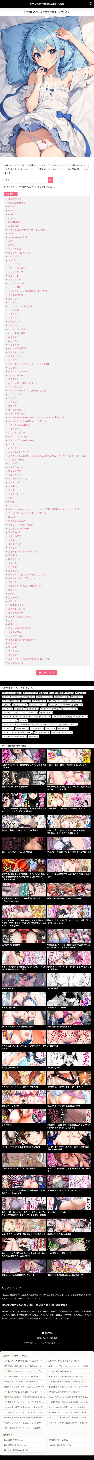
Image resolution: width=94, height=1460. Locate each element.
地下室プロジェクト (17, 521)
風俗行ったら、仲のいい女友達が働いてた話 (29, 659)
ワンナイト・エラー (17, 494)
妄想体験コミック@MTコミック (23, 551)
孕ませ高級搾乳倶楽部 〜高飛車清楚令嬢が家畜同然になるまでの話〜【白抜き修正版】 (25, 1418)
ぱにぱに (12, 337)
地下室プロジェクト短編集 (20, 525)
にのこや (12, 325)
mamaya (12, 218)
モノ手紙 (12, 486)
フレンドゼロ (14, 471)
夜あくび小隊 (14, 544)
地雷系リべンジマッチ (18, 528)
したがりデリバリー (17, 283)
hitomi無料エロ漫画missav (15, 1445)
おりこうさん (14, 264)
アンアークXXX (15, 394)
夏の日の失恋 (14, 532)
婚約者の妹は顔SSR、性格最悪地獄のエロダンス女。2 (25, 1366)
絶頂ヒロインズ (15, 624)
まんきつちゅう (15, 356)
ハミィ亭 (12, 448)
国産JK (11, 517)
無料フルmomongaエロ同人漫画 (47, 3)
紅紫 (10, 620)
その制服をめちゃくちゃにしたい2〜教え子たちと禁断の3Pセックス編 (25, 1371)
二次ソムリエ (14, 505)
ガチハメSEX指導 (16, 413)
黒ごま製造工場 (15, 663)
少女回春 (12, 563)
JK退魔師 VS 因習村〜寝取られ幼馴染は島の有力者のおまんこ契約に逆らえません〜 (69, 1382)
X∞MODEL (13, 226)
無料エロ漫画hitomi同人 (58, 1440)
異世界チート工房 (16, 609)
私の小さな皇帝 (15, 613)
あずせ (11, 233)
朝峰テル (12, 590)
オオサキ (12, 406)
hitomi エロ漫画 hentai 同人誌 (16, 1450)
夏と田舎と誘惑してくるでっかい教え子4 (21, 1376)
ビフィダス (13, 463)
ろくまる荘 (13, 379)
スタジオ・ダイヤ (16, 433)
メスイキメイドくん (17, 479)
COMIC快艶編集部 (17, 203)
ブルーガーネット (16, 475)
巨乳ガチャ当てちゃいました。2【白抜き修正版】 (25, 1423)
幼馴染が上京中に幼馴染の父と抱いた (64, 1361)
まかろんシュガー (16, 352)
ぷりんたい (13, 341)
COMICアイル (14, 199)
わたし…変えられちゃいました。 (24, 383)
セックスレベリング (17, 436)
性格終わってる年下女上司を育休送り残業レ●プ (24, 1387)
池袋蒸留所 (13, 597)
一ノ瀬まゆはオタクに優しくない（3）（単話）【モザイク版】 (25, 1412)
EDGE (11, 206)
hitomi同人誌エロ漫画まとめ (60, 1445)
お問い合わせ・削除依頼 (47, 1338)
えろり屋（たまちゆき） (19, 252)
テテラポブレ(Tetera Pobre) (21, 440)
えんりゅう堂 (14, 256)
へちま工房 (13, 344)
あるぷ (11, 245)
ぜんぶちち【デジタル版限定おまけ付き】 (28, 291)
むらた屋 (12, 360)
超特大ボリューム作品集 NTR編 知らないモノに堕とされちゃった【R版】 (69, 1418)
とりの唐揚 (13, 310)
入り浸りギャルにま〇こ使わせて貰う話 (27, 513)
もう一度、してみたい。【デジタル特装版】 (29, 364)
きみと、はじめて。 (17, 268)
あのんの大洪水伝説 (17, 237)
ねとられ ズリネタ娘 (18, 329)
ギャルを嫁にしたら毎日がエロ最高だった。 (29, 421)
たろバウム (13, 298)
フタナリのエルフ (16, 467)
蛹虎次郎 (12, 643)
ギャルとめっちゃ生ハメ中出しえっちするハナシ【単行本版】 (37, 417)
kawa (10, 214)
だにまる (12, 302)
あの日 (11, 241)
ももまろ (12, 367)
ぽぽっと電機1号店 (17, 348)
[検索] (50, 180)
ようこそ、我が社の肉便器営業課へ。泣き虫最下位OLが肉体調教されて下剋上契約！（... (69, 1423)
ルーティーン (14, 490)
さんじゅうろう (15, 279)
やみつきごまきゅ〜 (17, 371)
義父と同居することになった (21, 628)
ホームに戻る (47, 672)
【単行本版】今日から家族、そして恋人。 (28, 229)
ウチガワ (12, 398)
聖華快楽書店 (14, 632)
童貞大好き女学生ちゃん (19, 617)
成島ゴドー (13, 582)
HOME (48, 1332)
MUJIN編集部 (14, 222)
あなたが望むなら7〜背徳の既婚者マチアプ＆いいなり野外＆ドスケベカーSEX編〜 (69, 1376)
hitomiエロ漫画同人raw (13, 1440)
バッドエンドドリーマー (19, 452)
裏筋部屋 (12, 647)
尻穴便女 (12, 567)
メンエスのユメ (15, 482)
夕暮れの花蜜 (14, 536)
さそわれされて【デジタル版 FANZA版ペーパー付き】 (25, 1361)
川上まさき (13, 571)
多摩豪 (11, 540)
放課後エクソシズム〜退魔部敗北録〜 (26, 586)
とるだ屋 (12, 314)
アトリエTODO (15, 387)
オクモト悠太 (14, 410)
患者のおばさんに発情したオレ (22, 578)
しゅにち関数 (14, 287)
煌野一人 (12, 601)
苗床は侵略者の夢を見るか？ (21, 640)
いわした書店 (14, 249)
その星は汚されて (16, 295)
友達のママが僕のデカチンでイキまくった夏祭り (68, 1366)
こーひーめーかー (16, 272)
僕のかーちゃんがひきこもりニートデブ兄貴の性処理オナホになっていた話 (43, 509)
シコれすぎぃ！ (15, 429)
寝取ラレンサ (14, 559)
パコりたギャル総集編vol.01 (60, 1371)
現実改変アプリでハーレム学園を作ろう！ (21, 1382)
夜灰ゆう (12, 548)
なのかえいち (14, 321)
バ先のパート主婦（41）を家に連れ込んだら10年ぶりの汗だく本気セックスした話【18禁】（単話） (40, 725)
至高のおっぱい (15, 636)
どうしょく (13, 318)
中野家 (11, 502)
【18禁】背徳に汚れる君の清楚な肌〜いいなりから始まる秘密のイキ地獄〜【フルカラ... (69, 1402)
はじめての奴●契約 (17, 333)
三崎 (10, 498)
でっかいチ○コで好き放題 (20, 306)
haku (10, 210)
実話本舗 (12, 555)
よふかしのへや (15, 375)
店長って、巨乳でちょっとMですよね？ (26, 574)
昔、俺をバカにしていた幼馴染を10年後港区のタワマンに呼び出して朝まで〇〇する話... (69, 1412)
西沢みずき (13, 651)
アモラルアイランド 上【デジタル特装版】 (28, 390)
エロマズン (13, 402)
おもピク (12, 260)
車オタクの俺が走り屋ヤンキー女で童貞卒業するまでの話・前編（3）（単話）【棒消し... (69, 1407)
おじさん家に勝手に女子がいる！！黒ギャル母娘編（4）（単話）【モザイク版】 (25, 1407)
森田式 (11, 594)
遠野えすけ (13, 655)
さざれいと (13, 275)
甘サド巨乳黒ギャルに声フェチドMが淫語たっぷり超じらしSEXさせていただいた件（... (25, 1428)
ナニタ (11, 444)
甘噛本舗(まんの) (16, 605)
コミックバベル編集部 (18, 425)
